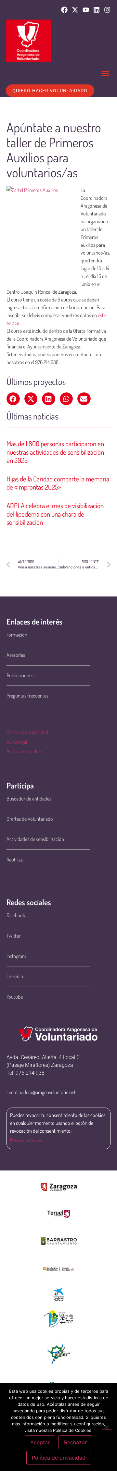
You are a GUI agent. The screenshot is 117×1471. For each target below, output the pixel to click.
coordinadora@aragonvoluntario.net (41, 1092)
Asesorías (15, 655)
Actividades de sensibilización (35, 839)
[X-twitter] (75, 10)
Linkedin (14, 976)
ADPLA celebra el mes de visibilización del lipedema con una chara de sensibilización (55, 513)
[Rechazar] (106, 1427)
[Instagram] (107, 10)
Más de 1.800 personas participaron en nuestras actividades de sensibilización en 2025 (55, 451)
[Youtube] (86, 10)
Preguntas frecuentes (27, 695)
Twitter (13, 936)
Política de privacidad (27, 732)
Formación (16, 634)
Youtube (14, 996)
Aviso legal (16, 742)
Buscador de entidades (28, 798)
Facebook (15, 915)
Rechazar (75, 1442)
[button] (105, 73)
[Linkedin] (96, 10)
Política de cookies (24, 751)
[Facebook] (64, 10)
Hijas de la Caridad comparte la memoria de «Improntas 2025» (57, 482)
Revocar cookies (26, 1140)
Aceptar (40, 1442)
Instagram (16, 956)
